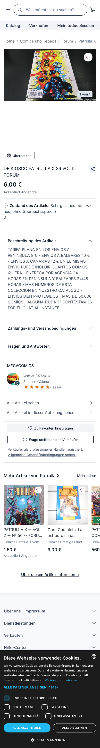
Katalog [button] (13, 25)
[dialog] (50, 699)
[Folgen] (88, 57)
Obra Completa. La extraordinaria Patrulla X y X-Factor (66, 532)
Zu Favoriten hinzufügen (53, 428)
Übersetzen (22, 156)
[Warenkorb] (93, 10)
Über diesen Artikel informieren (50, 574)
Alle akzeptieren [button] (27, 728)
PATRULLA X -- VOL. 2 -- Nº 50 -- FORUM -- (23, 532)
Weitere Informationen (61, 680)
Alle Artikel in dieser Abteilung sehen (40, 412)
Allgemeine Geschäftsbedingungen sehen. (42, 455)
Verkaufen (38, 25)
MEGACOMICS (20, 365)
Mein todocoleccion (75, 25)
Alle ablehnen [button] (74, 728)
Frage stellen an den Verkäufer (53, 440)
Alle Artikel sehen (23, 402)
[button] (50, 241)
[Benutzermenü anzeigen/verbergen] (7, 10)
